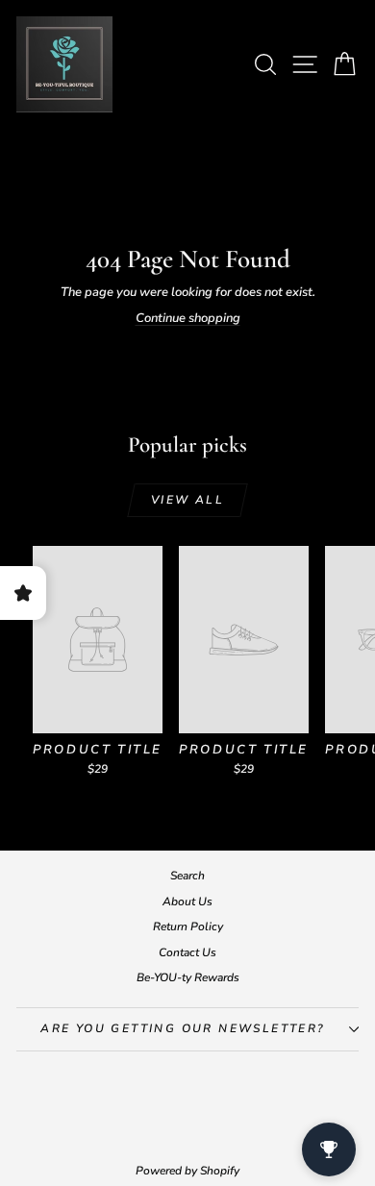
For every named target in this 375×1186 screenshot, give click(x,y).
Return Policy (188, 926)
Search (187, 875)
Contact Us (187, 952)
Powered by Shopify (187, 1170)
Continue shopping (188, 318)
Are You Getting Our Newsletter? (182, 1028)
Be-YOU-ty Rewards (188, 977)
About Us (187, 901)
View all (187, 499)
